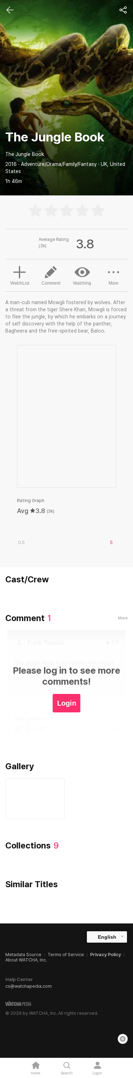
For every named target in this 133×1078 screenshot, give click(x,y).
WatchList (19, 283)
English (107, 937)
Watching (82, 283)
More (113, 283)
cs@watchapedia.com (28, 986)
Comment (50, 283)
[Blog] (123, 1039)
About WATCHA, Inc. (26, 960)
